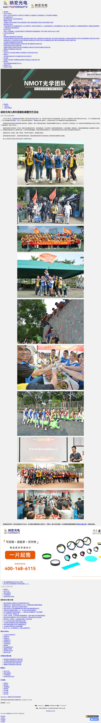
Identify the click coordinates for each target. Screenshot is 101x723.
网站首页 (6, 11)
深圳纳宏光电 (16, 118)
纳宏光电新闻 (8, 107)
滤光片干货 (6, 591)
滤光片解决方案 (82, 524)
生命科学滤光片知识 (9, 596)
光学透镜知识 (7, 594)
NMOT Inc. (21, 713)
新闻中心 (7, 106)
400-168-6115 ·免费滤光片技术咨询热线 (11, 697)
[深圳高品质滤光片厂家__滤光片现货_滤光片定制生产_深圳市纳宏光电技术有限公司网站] (50, 4)
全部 (5, 15)
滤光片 (34, 118)
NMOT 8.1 (9, 713)
